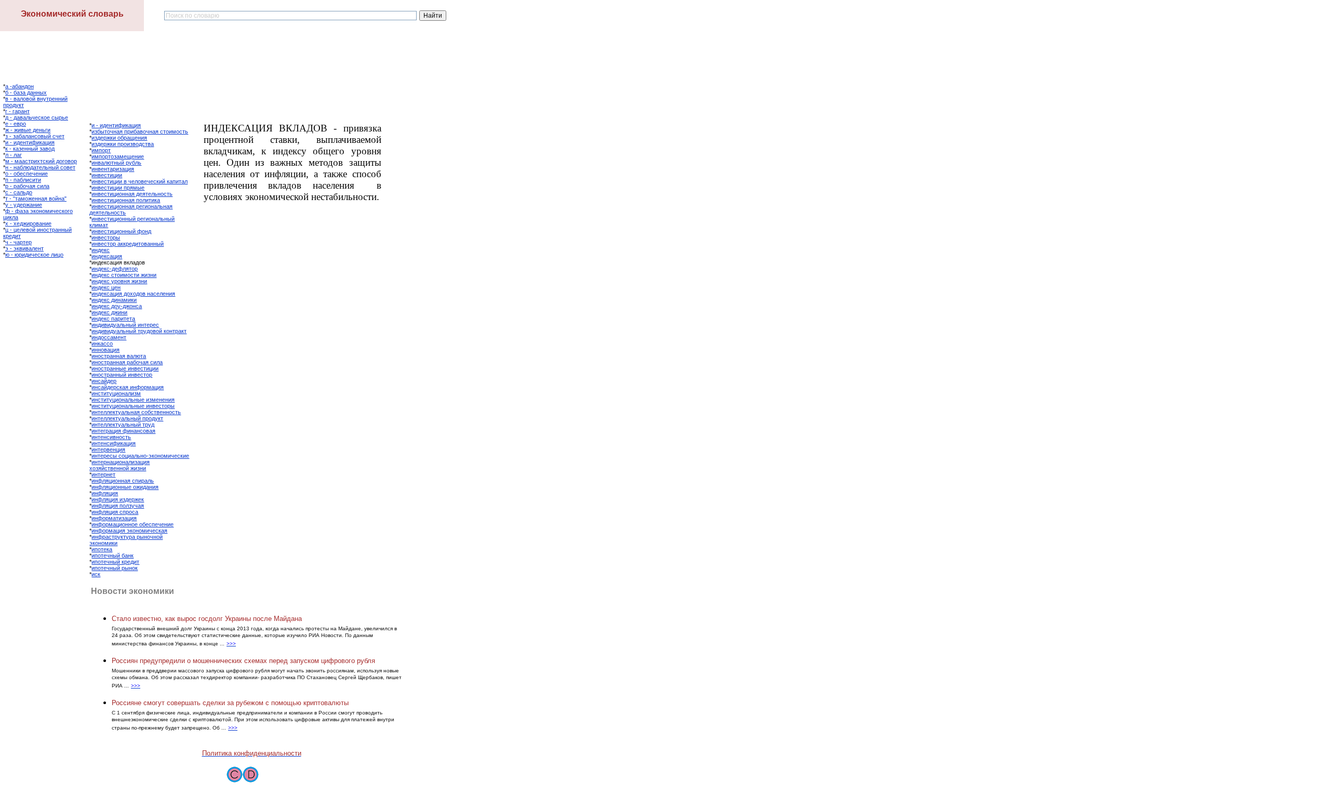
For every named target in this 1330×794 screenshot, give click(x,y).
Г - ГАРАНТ (17, 111)
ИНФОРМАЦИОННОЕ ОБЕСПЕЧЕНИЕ (132, 524)
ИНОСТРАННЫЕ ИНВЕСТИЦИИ (124, 368)
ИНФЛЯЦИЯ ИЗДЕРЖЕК (117, 499)
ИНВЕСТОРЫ (105, 237)
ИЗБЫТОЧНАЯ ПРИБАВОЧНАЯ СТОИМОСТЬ (139, 131)
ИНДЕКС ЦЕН (106, 287)
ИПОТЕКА (101, 549)
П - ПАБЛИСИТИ (23, 180)
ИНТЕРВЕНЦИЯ (108, 449)
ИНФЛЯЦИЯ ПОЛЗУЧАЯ (117, 505)
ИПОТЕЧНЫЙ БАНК (112, 555)
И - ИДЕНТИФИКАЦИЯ (30, 142)
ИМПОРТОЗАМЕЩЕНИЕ (117, 156)
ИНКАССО (102, 343)
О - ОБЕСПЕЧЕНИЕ (26, 173)
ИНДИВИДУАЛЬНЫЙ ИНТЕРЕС (125, 325)
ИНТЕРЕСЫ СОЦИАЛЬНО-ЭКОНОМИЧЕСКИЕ (140, 456)
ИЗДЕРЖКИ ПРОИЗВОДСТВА (122, 144)
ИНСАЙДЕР (103, 381)
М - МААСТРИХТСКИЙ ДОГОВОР (41, 161)
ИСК (95, 574)
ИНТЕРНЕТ (103, 474)
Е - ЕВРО (15, 124)
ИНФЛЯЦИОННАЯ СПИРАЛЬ (122, 481)
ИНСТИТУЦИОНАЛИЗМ (116, 393)
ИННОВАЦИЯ (105, 350)
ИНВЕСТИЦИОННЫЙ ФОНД (121, 231)
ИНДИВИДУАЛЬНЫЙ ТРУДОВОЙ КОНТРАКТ (139, 331)
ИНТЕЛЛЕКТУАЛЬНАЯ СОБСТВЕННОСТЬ (136, 412)
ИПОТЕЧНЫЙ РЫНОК (114, 568)
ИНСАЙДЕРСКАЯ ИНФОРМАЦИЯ (127, 387)
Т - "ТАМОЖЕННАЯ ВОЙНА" (35, 198)
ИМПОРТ (101, 150)
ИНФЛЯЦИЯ (104, 493)
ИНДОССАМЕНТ (108, 337)
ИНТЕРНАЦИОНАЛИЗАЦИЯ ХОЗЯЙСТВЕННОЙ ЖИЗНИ (119, 465)
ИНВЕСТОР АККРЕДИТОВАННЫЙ (127, 244)
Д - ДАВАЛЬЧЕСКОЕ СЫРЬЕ (36, 117)
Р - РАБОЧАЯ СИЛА (27, 186)
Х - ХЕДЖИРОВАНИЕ (28, 223)
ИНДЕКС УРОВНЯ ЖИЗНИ (119, 281)
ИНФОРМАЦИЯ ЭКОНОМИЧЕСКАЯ (129, 530)
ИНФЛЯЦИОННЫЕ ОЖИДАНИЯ (124, 487)
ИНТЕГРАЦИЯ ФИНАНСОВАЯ (123, 431)
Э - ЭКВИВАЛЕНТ (24, 248)
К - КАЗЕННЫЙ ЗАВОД (30, 148)
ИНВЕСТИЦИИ (106, 175)
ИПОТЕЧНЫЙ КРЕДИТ (115, 562)
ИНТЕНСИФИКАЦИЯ (113, 443)
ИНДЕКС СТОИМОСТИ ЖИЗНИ (123, 275)
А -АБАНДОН (19, 86)
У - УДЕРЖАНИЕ (23, 205)
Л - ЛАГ (13, 155)
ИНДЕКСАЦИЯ (106, 256)
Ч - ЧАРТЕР (18, 242)
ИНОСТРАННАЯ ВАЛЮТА (118, 356)
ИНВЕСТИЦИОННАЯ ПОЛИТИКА (125, 200)
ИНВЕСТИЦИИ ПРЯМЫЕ (117, 187)
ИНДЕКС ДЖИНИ (109, 312)
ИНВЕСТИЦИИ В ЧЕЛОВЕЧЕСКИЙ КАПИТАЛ (139, 181)
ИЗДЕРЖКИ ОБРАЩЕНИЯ (119, 138)
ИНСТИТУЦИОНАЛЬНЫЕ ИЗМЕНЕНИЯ (133, 399)
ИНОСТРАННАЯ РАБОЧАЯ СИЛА (127, 362)
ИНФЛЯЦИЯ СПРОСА (114, 512)
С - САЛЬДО (18, 192)
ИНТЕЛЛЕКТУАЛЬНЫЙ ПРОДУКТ (127, 418)
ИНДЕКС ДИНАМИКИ (114, 300)
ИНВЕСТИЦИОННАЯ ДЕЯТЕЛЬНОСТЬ (131, 194)
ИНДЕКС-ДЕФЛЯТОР (114, 269)
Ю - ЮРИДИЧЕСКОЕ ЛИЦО (34, 255)
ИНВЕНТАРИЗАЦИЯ (112, 169)
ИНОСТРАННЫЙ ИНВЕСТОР (121, 375)
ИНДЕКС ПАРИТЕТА (113, 318)
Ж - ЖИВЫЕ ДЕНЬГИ (27, 130)
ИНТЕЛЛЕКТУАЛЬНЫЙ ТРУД (122, 424)
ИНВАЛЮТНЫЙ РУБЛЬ (116, 163)
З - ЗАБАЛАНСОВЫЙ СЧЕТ (34, 136)
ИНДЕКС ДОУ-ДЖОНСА (116, 306)
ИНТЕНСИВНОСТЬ (111, 437)
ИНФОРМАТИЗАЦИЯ (114, 518)
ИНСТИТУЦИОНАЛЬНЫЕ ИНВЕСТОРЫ (133, 406)
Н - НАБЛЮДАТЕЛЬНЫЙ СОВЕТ (40, 167)
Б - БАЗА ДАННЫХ (26, 92)
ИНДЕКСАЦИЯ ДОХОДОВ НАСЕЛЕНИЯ (133, 293)
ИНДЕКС (100, 250)
